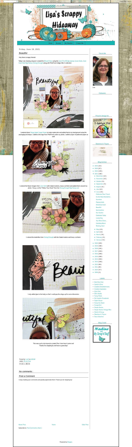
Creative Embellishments (101, 286)
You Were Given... (101, 220)
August (98, 186)
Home (50, 43)
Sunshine (99, 199)
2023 (96, 168)
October (99, 181)
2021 (96, 173)
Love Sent (43, 186)
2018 (96, 248)
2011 (96, 267)
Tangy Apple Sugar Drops (38, 132)
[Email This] (20, 364)
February (99, 237)
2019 (96, 246)
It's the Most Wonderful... (103, 197)
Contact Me (79, 43)
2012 (96, 264)
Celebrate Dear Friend (103, 194)
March (98, 234)
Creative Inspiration (100, 289)
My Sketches (69, 43)
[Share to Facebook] (27, 364)
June (98, 192)
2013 (96, 261)
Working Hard (100, 226)
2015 (96, 256)
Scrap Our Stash (99, 303)
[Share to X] (25, 364)
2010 (96, 269)
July (97, 189)
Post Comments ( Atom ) (34, 428)
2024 (96, 166)
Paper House (98, 300)
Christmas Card (101, 205)
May (97, 229)
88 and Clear (48, 61)
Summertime (100, 210)
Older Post (85, 424)
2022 (96, 171)
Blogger (69, 442)
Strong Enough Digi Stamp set (69, 188)
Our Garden (99, 212)
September (99, 184)
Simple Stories (98, 307)
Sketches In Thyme (100, 314)
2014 (96, 259)
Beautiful (98, 207)
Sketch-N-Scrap (99, 312)
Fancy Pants (98, 296)
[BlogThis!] (22, 364)
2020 (96, 243)
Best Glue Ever (98, 282)
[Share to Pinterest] (29, 364)
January (99, 240)
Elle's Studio (98, 293)
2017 (96, 251)
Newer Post (22, 424)
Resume (58, 43)
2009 (96, 272)
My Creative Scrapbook (101, 298)
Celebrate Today (101, 215)
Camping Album (101, 223)
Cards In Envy (98, 284)
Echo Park (97, 291)
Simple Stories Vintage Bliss (102, 310)
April (97, 232)
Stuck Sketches (99, 316)
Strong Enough (49, 237)
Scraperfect (97, 305)
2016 (96, 253)
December (99, 176)
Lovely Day (99, 218)
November (99, 178)
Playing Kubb (100, 202)
